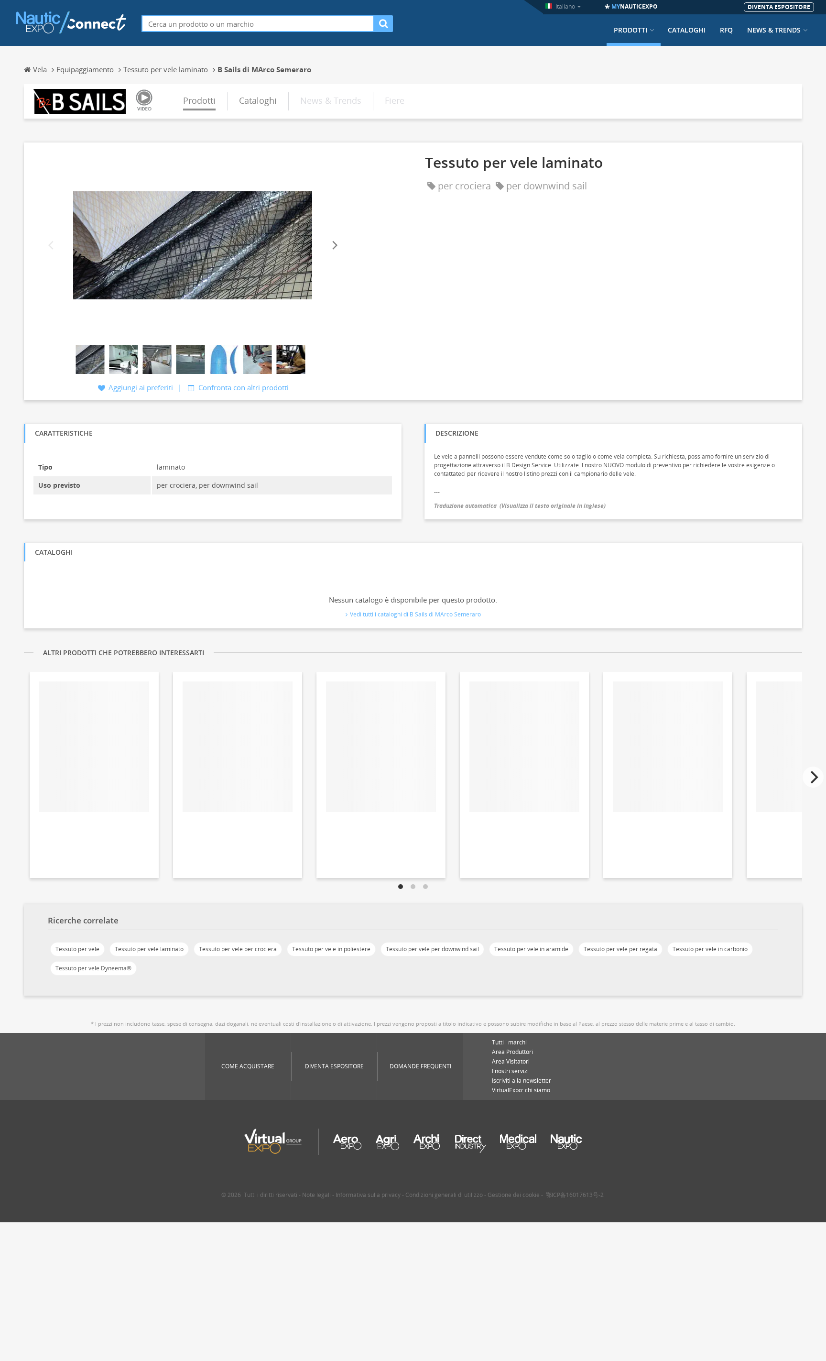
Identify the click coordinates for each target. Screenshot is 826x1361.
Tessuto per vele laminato (149, 949)
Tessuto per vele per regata (620, 949)
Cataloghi (687, 30)
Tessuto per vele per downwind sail (432, 949)
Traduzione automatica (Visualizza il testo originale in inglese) (520, 506)
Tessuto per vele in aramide (531, 949)
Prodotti (630, 30)
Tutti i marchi (509, 1042)
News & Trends (774, 30)
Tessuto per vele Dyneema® (93, 968)
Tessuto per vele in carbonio (710, 949)
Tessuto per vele (77, 949)
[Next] (334, 245)
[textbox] (257, 23)
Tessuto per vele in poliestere (331, 949)
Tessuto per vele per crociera (238, 949)
